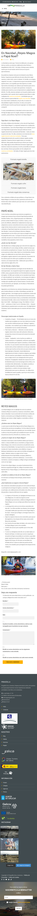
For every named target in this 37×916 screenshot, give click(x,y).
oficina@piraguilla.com (9, 697)
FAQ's (4, 706)
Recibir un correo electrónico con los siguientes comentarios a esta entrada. (16, 650)
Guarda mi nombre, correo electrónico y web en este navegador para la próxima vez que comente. (17, 625)
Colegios (5, 785)
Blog (20, 1)
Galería (5, 739)
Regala (5, 745)
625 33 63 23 (7, 1)
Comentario (6, 630)
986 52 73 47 (15, 1)
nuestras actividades (15, 96)
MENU (5, 8)
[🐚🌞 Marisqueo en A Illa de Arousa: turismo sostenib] (9, 844)
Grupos (5, 782)
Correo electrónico (8, 608)
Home (3, 19)
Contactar (5, 709)
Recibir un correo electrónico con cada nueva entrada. (18, 657)
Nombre (5, 601)
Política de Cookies (14, 877)
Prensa (5, 792)
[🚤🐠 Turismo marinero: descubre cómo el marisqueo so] (9, 856)
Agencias (5, 788)
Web (4, 615)
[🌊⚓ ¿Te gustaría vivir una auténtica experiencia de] (9, 831)
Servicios (5, 742)
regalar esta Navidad (24, 98)
